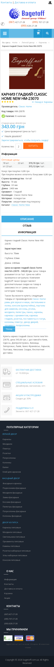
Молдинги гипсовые (12, 532)
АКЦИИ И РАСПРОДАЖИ (28, 395)
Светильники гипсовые (14, 536)
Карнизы (7, 439)
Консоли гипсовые (11, 560)
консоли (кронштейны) (23, 305)
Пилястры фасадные (12, 506)
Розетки (7, 453)
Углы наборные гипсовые (15, 555)
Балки (5, 467)
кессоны (23, 308)
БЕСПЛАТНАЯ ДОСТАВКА (28, 369)
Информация (27, 232)
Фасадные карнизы (12, 483)
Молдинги (7, 444)
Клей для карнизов (12, 471)
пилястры (20, 312)
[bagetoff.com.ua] (27, 13)
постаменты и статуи (34, 318)
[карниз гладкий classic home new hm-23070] (27, 71)
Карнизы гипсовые (12, 527)
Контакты (6, 2)
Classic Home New (21, 204)
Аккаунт (50, 2)
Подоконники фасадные (14, 488)
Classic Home (39, 298)
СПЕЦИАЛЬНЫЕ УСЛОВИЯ (29, 382)
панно (30, 312)
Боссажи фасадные (12, 502)
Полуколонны (9, 458)
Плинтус (6, 448)
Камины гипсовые (11, 546)
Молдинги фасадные (12, 492)
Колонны (7, 462)
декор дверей (31, 322)
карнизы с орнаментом (16, 315)
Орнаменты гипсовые (13, 541)
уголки (31, 308)
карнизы (38, 312)
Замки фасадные (11, 497)
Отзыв (27, 225)
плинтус (19, 322)
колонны (9, 322)
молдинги (9, 312)
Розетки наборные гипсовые (17, 550)
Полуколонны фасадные (14, 511)
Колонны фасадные (12, 516)
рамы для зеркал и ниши (17, 302)
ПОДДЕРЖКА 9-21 (25, 408)
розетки (18, 318)
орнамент (10, 325)
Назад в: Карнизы (43, 102)
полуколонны (23, 325)
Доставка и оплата (25, 2)
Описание (27, 219)
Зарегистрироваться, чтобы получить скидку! (25, 140)
